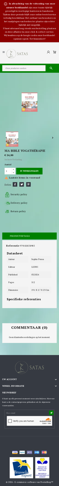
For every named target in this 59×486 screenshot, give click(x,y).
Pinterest (28, 184)
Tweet (21, 184)
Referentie (12, 245)
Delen (15, 184)
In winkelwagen (29, 171)
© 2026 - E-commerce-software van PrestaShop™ (29, 482)
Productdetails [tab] (20, 235)
